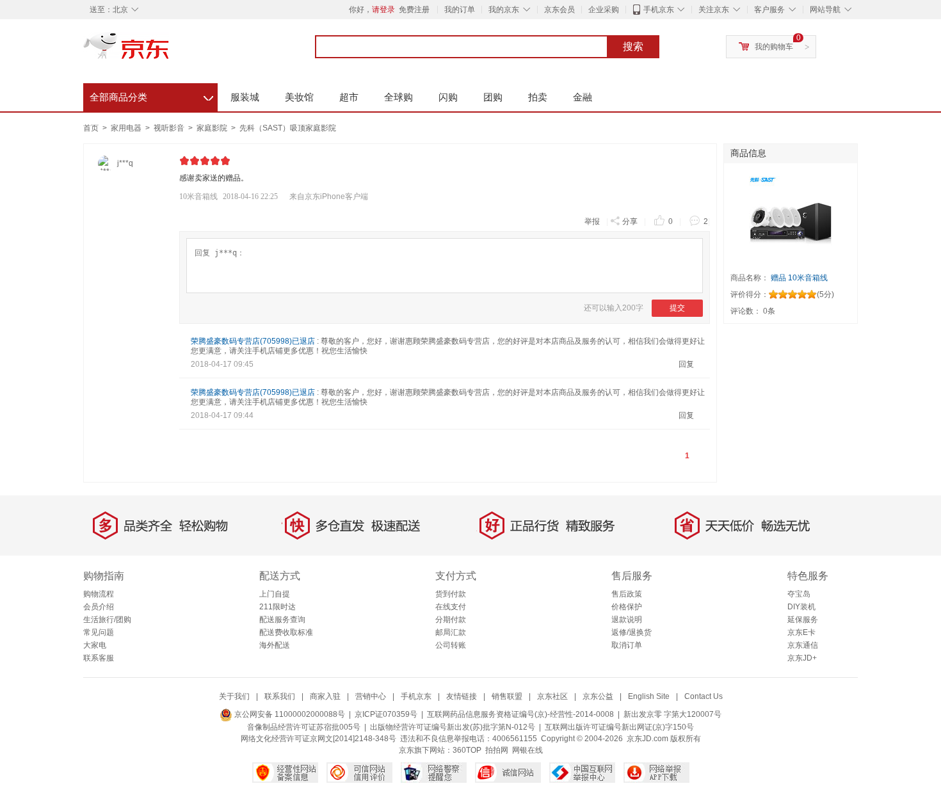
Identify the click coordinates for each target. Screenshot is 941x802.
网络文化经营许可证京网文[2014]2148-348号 (318, 738)
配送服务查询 (282, 619)
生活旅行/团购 (107, 619)
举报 (592, 221)
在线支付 (450, 606)
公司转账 (450, 645)
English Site (649, 696)
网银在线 (527, 750)
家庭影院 (213, 128)
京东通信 (802, 645)
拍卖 (537, 97)
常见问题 (98, 632)
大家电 (94, 645)
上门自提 (274, 593)
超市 (348, 97)
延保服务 (802, 619)
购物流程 (98, 593)
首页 (91, 128)
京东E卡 (801, 632)
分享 (630, 221)
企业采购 (603, 9)
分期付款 (450, 619)
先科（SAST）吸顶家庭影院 (287, 128)
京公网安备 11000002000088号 (288, 714)
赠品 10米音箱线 (798, 277)
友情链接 (461, 696)
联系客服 (98, 658)
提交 (677, 307)
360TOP (467, 750)
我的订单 (459, 9)
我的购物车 (774, 46)
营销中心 (370, 696)
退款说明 (626, 619)
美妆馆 (299, 97)
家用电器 (127, 128)
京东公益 (598, 696)
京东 (169, 51)
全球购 (398, 97)
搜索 (633, 46)
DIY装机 (801, 606)
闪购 (448, 97)
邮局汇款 (450, 632)
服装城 (244, 97)
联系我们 (279, 696)
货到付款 (450, 593)
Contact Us (703, 696)
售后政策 (626, 593)
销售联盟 (507, 696)
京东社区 (552, 696)
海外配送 (274, 645)
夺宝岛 (798, 593)
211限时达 (277, 606)
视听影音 (170, 128)
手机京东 (658, 9)
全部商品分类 (151, 95)
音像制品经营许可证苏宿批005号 (303, 727)
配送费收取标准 (286, 632)
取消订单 (626, 645)
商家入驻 (325, 696)
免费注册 (414, 9)
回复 (686, 364)
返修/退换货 (631, 632)
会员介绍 (98, 606)
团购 (493, 97)
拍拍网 (496, 750)
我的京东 (503, 9)
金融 (582, 97)
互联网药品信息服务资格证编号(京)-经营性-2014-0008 (520, 714)
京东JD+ (802, 658)
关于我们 (234, 696)
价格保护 (626, 606)
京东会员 (559, 9)
